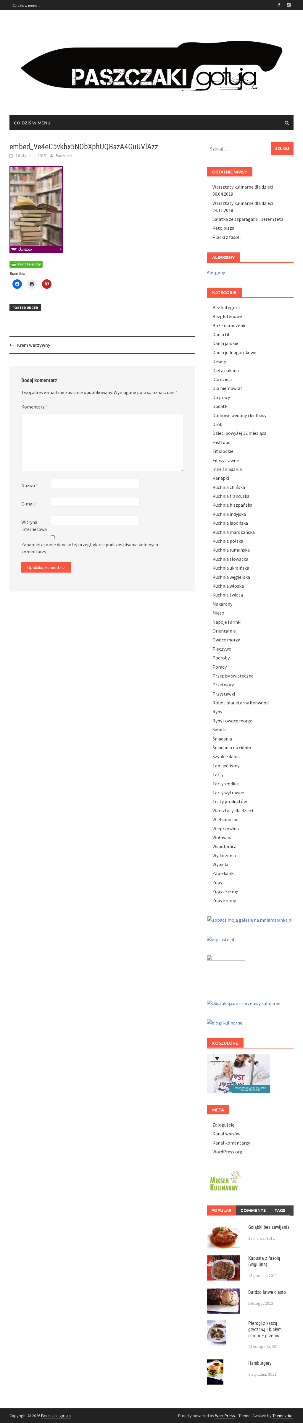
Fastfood (221, 442)
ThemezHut (283, 1415)
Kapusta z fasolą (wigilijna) (264, 1261)
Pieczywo (221, 649)
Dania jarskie (225, 343)
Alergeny (216, 272)
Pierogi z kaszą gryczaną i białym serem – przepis (265, 1329)
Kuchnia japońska (230, 523)
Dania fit (221, 334)
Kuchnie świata (227, 595)
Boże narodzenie (229, 325)
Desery (219, 361)
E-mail (29, 504)
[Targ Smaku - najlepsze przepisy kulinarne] (226, 970)
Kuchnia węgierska (231, 577)
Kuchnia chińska (228, 487)
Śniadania (222, 739)
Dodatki (220, 406)
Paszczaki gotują (56, 1415)
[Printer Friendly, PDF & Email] (26, 263)
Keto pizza (223, 228)
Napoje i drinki (226, 622)
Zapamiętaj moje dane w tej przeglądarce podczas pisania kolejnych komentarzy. (89, 548)
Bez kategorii (226, 307)
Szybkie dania (226, 756)
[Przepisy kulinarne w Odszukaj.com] (244, 1003)
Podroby (221, 658)
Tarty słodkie (225, 784)
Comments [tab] (253, 1210)
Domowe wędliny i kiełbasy (239, 415)
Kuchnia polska (227, 541)
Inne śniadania (227, 469)
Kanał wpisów (226, 1134)
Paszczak (64, 155)
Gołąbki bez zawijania (269, 1227)
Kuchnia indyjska (229, 514)
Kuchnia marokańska (233, 532)
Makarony (222, 604)
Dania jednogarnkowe (234, 352)
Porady (219, 667)
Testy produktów (229, 801)
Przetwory (223, 685)
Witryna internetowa (34, 525)
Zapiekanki (223, 873)
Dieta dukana (225, 370)
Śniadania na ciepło (231, 748)
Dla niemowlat (227, 388)
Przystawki (223, 694)
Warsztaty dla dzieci (232, 810)
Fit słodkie (222, 451)
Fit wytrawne (225, 460)
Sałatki (219, 729)
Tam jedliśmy (225, 766)
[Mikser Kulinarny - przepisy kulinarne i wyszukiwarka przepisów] (224, 1180)
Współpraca (224, 846)
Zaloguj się (223, 1125)
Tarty (217, 774)
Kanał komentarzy (231, 1143)
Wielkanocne (225, 819)
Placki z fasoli (226, 237)
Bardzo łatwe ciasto (267, 1292)
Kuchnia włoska (228, 586)
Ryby (217, 711)
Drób (217, 424)
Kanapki (220, 478)
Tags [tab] (280, 1210)
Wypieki (220, 864)
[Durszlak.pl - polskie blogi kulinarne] (224, 1022)
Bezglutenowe (227, 316)
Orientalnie (224, 631)
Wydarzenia (224, 855)
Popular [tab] (221, 1210)
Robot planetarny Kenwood (240, 703)
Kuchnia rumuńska (231, 550)
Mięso (218, 613)
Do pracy (221, 397)
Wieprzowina (225, 829)
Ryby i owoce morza (232, 721)
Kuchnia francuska (230, 496)
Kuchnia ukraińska (230, 568)
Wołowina (222, 837)
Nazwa (29, 485)
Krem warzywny (33, 345)
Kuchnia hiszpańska (232, 505)
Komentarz (34, 407)
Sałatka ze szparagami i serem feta (247, 219)
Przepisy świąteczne (233, 676)
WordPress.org (227, 1152)
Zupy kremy (224, 900)
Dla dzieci (222, 379)
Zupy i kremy (225, 891)
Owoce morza (226, 640)
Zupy (217, 882)
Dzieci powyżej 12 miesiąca (239, 433)
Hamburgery (260, 1363)
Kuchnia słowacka (230, 559)
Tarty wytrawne (228, 792)
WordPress (225, 1415)
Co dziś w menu (24, 5)
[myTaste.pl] (220, 939)
